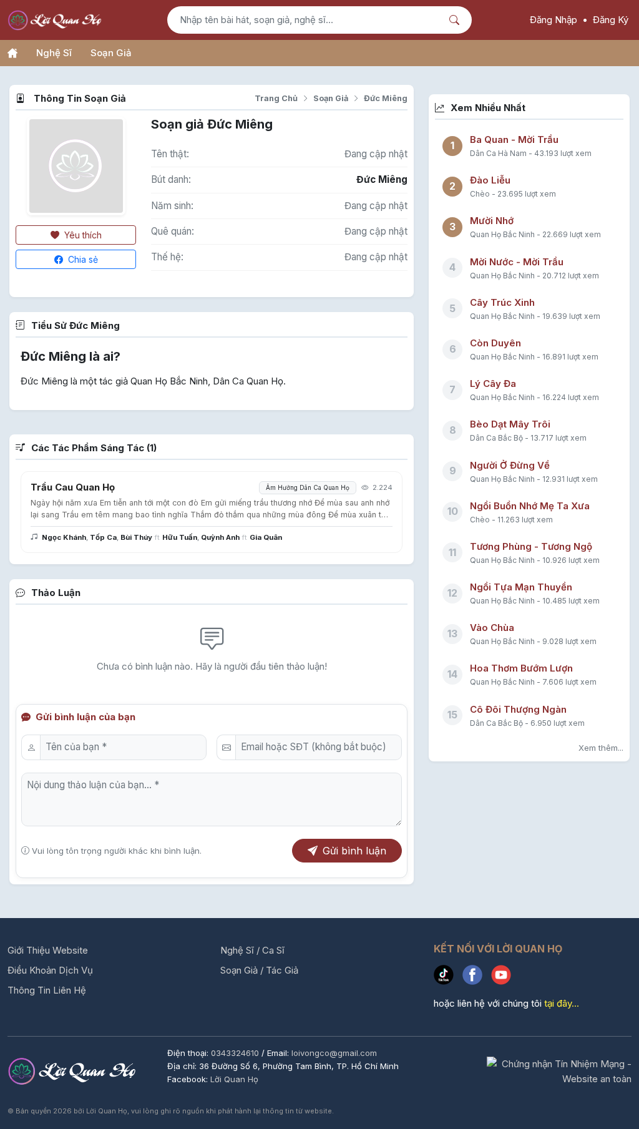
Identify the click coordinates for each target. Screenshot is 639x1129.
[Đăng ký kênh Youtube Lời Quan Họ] (504, 978)
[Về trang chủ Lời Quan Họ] (73, 1071)
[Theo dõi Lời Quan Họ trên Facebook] (476, 978)
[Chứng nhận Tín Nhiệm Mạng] (559, 1071)
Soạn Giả (111, 53)
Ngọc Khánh (64, 537)
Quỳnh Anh (220, 537)
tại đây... (561, 1003)
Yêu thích (82, 235)
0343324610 (236, 1053)
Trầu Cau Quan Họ (73, 487)
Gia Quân (266, 537)
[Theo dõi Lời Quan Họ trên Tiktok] (448, 978)
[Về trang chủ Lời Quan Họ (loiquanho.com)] (56, 20)
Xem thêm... (600, 748)
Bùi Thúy (136, 537)
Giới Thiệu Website (47, 950)
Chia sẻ (82, 259)
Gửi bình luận (354, 850)
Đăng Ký (610, 20)
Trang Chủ (276, 98)
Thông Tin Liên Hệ (46, 990)
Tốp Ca (103, 537)
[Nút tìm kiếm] (456, 20)
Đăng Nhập (553, 20)
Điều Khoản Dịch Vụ (50, 970)
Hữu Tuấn (179, 537)
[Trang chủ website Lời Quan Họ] (12, 53)
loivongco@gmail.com (334, 1053)
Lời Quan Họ (234, 1079)
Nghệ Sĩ (54, 53)
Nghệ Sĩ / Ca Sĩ (252, 950)
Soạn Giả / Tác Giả (259, 970)
